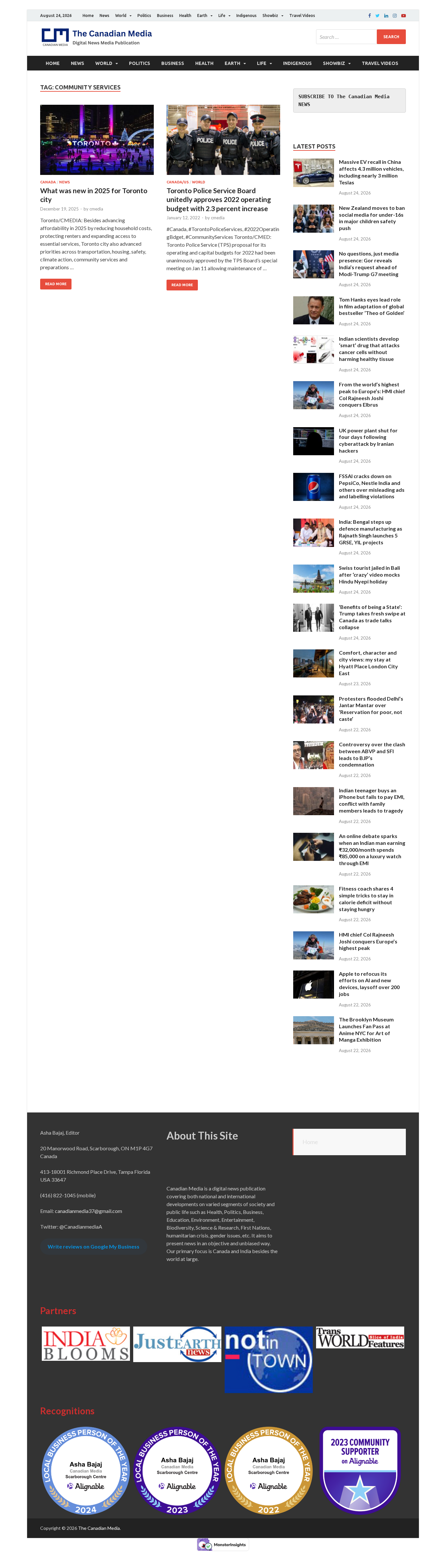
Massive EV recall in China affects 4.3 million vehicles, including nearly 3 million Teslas (371, 172)
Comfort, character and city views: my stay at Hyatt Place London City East (368, 662)
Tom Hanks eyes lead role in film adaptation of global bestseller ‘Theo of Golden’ (372, 306)
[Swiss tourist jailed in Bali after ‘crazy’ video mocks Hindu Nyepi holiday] (313, 568)
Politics (144, 15)
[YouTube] (403, 16)
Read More (56, 284)
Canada (48, 182)
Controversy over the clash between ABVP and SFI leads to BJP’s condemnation (372, 754)
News (104, 15)
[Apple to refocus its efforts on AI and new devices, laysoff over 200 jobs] (313, 974)
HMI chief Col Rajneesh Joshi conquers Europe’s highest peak (368, 941)
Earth (202, 15)
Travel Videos (302, 15)
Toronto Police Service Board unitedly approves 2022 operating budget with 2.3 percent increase (219, 199)
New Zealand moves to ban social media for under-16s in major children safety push (372, 218)
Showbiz (270, 15)
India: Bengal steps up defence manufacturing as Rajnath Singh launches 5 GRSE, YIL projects (370, 532)
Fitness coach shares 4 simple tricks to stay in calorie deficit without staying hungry (366, 898)
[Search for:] (361, 36)
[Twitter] (377, 16)
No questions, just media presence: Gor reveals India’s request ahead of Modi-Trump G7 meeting (369, 263)
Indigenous (246, 15)
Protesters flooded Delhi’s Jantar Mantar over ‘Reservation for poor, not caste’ (371, 708)
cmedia (96, 208)
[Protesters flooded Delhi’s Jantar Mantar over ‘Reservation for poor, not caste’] (313, 699)
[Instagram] (394, 16)
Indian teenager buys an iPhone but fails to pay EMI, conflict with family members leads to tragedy (372, 800)
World (120, 15)
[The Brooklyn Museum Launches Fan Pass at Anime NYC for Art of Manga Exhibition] (313, 1020)
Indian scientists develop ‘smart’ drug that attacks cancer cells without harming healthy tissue (369, 348)
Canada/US (178, 182)
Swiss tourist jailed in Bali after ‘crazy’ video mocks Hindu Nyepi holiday (369, 574)
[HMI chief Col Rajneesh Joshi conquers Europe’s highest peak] (313, 935)
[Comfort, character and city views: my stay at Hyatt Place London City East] (313, 653)
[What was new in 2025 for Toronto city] (97, 142)
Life (221, 15)
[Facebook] (370, 16)
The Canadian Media (99, 1528)
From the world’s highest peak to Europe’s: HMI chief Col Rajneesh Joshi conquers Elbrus (372, 394)
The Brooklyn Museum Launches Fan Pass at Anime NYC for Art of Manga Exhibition (366, 1029)
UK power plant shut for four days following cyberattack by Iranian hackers (368, 440)
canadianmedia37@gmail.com (88, 1211)
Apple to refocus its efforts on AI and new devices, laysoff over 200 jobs (369, 984)
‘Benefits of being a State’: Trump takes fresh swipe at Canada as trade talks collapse (372, 617)
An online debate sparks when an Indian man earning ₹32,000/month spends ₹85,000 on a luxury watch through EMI (372, 849)
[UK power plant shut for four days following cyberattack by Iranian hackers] (313, 431)
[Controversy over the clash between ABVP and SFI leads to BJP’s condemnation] (313, 745)
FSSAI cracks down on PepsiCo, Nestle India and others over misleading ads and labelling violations (372, 486)
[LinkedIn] (386, 16)
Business (165, 15)
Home (88, 15)
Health (185, 15)
